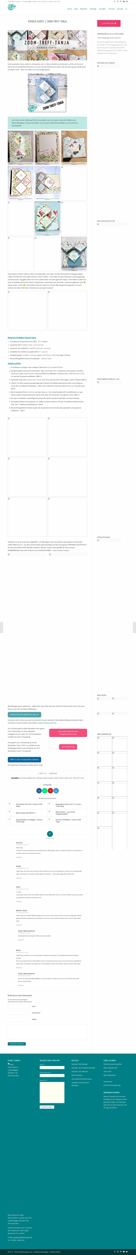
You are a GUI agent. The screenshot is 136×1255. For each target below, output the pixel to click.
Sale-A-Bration (77, 1075)
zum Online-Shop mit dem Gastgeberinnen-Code (68, 733)
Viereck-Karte (68, 778)
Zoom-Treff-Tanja (78, 778)
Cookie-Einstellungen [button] (41, 1252)
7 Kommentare (53, 773)
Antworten (19, 857)
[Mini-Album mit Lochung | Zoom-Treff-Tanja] (1, 627)
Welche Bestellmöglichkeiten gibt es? (24, 714)
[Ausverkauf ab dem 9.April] (134, 627)
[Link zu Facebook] (114, 1)
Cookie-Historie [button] (55, 1252)
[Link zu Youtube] (123, 1)
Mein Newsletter (110, 1075)
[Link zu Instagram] (117, 1)
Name (34, 1006)
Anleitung (22, 778)
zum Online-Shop (68, 747)
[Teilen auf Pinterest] (50, 790)
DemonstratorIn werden (113, 1064)
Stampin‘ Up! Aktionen (80, 1071)
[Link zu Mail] (126, 1)
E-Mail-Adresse (36, 1013)
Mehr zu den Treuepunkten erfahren (24, 759)
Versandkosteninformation (82, 1079)
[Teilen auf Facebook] (39, 790)
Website (34, 1019)
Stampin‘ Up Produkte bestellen (83, 1068)
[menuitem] (69, 9)
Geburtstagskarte (48, 778)
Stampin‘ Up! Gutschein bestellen (80, 1084)
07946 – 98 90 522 (17, 1240)
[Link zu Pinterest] (120, 1)
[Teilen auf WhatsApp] (44, 790)
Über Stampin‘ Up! (110, 1068)
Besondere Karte (31, 778)
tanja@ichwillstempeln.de (47, 723)
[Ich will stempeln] (12, 9)
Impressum (108, 1081)
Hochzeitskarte (59, 778)
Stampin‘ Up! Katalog (79, 1064)
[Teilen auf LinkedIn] (56, 790)
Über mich (107, 1071)
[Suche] (126, 9)
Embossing (39, 778)
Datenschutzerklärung (112, 1085)
